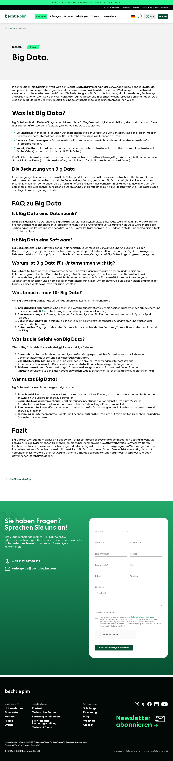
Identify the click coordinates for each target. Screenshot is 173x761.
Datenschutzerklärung (141, 617)
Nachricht (100, 587)
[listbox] (112, 529)
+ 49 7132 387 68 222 (26, 561)
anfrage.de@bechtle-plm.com (34, 568)
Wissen (13, 28)
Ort (132, 565)
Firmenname (101, 553)
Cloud (45, 311)
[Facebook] (149, 704)
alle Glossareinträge (20, 479)
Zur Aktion (113, 2)
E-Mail (98, 576)
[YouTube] (164, 704)
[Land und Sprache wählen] (133, 16)
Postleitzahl (101, 565)
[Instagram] (137, 704)
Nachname (136, 542)
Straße (133, 553)
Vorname (99, 542)
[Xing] (143, 704)
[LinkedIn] (156, 704)
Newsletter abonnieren (134, 721)
